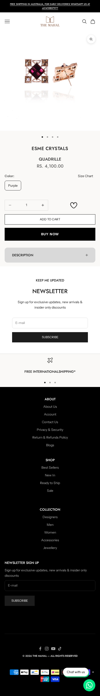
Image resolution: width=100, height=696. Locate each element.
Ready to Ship (50, 483)
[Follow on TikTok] (59, 648)
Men (50, 525)
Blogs (50, 445)
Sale (50, 491)
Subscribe (50, 337)
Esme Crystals (50, 148)
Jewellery (50, 548)
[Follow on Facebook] (40, 648)
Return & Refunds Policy (50, 437)
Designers (50, 517)
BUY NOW (50, 234)
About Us (50, 406)
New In (50, 475)
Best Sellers (50, 467)
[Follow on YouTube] (53, 648)
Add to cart (50, 219)
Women (50, 532)
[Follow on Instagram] (46, 648)
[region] (50, 366)
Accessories (50, 540)
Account (50, 414)
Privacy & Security (50, 430)
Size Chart (85, 176)
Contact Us (50, 422)
